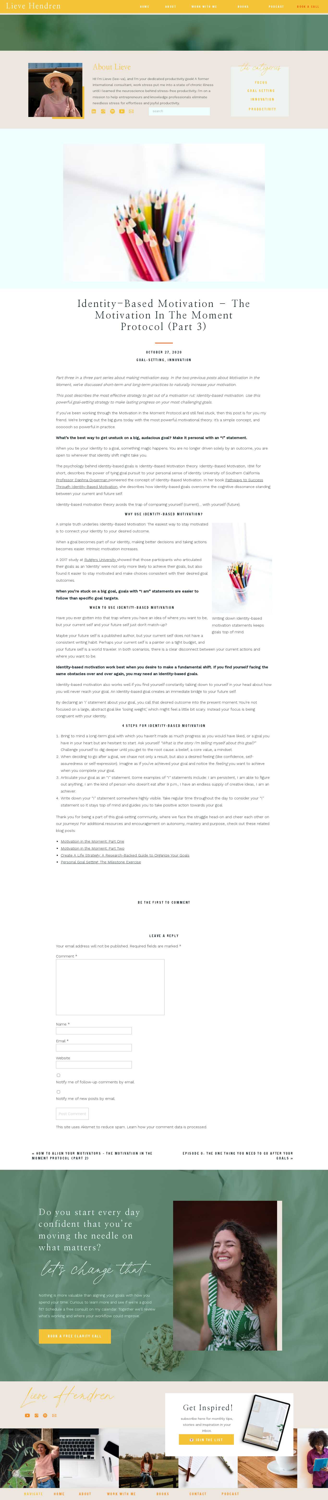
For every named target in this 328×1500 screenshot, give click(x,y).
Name (63, 1024)
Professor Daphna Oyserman (82, 480)
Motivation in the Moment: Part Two (92, 848)
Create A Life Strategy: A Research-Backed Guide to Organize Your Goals (125, 855)
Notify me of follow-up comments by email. (95, 1082)
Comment (66, 956)
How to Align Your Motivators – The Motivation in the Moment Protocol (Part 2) (92, 1156)
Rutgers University (100, 559)
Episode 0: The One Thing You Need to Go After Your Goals (238, 1156)
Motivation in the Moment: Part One (92, 841)
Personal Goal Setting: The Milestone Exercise (101, 862)
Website (63, 1058)
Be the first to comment (164, 902)
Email (62, 1041)
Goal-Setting (150, 360)
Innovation (180, 360)
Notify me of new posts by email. (85, 1098)
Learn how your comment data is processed (166, 1127)
